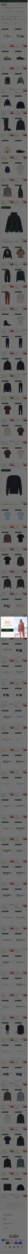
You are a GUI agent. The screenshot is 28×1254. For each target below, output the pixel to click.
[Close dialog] (25, 617)
